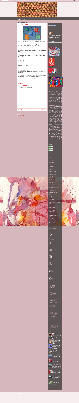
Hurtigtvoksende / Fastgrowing (56, 354)
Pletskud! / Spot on (52, 316)
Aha (57, 94)
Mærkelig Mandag (55, 119)
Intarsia (60, 112)
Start (32, 109)
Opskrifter (24, 19)
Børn (59, 96)
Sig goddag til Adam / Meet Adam (54, 281)
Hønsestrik (50, 112)
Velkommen (60, 136)
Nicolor (57, 121)
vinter (59, 137)
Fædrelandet (58, 104)
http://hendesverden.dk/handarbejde (53, 228)
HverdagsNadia (51, 184)
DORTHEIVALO (51, 179)
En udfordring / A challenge (53, 299)
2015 (50, 262)
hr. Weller (50, 238)
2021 (49, 93)
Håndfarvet (53, 112)
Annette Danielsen (52, 95)
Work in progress (56, 138)
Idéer (55, 112)
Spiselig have (56, 129)
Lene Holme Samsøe (51, 116)
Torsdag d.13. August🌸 (52, 164)
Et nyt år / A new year (53, 312)
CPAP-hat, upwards (52, 288)
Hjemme (50, 110)
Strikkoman (21, 3)
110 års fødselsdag (51, 158)
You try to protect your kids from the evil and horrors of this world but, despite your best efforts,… (54, 194)
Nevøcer (51, 121)
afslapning (53, 94)
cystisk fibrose (51, 98)
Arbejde (58, 95)
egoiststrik (50, 100)
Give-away (56, 108)
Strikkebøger (60, 130)
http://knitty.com (51, 229)
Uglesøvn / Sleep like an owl (54, 293)
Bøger (57, 96)
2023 (54, 93)
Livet (59, 116)
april (50, 277)
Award (51, 292)
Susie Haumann (52, 133)
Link (56, 116)
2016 (49, 92)
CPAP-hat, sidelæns (52, 285)
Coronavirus (57, 97)
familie (56, 102)
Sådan (61, 134)
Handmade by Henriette (52, 171)
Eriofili (59, 101)
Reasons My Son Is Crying (53, 192)
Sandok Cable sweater (51, 147)
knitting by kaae (51, 196)
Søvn (58, 134)
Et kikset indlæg (51, 218)
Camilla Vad (50, 97)
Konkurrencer (56, 114)
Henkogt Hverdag (51, 173)
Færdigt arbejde (52, 105)
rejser (52, 126)
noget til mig (60, 121)
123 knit (50, 235)
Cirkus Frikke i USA (52, 207)
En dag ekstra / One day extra (54, 325)
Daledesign (55, 98)
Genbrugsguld (51, 201)
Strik (55, 130)
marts (51, 278)
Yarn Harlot (51, 166)
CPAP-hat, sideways (52, 286)
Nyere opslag (20, 109)
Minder (55, 118)
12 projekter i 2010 (57, 91)
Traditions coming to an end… (53, 190)
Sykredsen (60, 133)
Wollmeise (50, 138)
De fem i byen (51, 176)
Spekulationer (51, 129)
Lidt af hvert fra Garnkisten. (53, 215)
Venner (55, 137)
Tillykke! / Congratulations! (53, 313)
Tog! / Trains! (54, 344)
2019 (57, 92)
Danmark (59, 98)
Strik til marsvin (51, 199)
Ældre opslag (44, 109)
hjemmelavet (55, 110)
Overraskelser (56, 124)
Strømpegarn (54, 132)
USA (49, 136)
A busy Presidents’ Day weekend (53, 208)
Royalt (56, 126)
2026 (49, 94)
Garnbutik (60, 106)
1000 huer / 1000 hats (53, 287)
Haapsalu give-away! (55, 359)
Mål (55, 120)
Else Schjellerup (54, 101)
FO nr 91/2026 (51, 155)
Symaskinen (52, 134)
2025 (59, 93)
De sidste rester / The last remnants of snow (53, 302)
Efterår (59, 99)
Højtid (60, 111)
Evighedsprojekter (51, 102)
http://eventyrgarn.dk (51, 239)
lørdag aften (50, 205)
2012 (50, 265)
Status (61, 129)
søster (56, 134)
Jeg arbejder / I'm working (53, 295)
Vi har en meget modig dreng (53, 174)
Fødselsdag (60, 105)
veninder (51, 137)
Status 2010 (51, 324)
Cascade (53, 97)
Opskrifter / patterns (52, 317)
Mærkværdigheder (51, 120)
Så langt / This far (52, 306)
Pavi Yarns (50, 242)
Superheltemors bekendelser (53, 186)
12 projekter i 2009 (51, 91)
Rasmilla (60, 125)
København (58, 115)
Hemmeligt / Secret (54, 349)
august (51, 272)
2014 (50, 263)
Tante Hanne (50, 243)
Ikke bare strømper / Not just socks (54, 284)
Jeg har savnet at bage (52, 160)
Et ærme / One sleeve (53, 304)
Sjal (52, 127)
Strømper (60, 132)
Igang (57, 112)
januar (51, 280)
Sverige (56, 133)
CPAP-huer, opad (52, 294)
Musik (49, 119)
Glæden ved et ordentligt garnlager (55, 109)
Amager (60, 94)
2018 (54, 92)
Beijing (49, 96)
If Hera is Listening (51, 167)
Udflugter (57, 135)
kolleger (50, 114)
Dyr (56, 99)
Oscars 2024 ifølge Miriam (52, 182)
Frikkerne (54, 104)
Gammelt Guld (51, 106)
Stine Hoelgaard (51, 130)
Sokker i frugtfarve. (51, 169)
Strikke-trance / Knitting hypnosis (54, 311)
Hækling (55, 111)
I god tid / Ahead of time (55, 339)
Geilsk (53, 108)
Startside (19, 19)
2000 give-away (54, 334)
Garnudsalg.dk (58, 107)
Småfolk (57, 127)
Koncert (52, 114)
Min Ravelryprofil (51, 141)
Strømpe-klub (50, 132)
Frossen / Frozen (52, 305)
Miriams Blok (51, 181)
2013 (50, 264)
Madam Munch (51, 162)
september (51, 271)
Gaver (49, 108)
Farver (60, 102)
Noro (53, 122)
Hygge (52, 111)
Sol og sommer (52, 128)
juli (50, 273)
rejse (49, 126)
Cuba (61, 97)
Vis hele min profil (51, 38)
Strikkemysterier (58, 131)
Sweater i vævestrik (51, 149)
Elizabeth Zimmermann (57, 100)
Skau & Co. (51, 157)
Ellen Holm (50, 101)
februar (51, 279)
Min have (51, 118)
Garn (55, 106)
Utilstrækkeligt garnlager (54, 136)
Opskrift (53, 123)
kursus (53, 115)
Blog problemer (51, 216)
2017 (51, 92)
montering (58, 118)
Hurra (59, 110)
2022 (51, 93)
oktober (51, 270)
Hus (49, 111)
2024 (57, 93)
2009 (50, 330)
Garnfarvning (52, 107)
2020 (59, 92)
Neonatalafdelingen (59, 120)
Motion (60, 118)
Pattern (60, 124)
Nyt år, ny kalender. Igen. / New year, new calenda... (54, 327)
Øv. (61, 138)
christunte (53, 32)
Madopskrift (59, 117)
